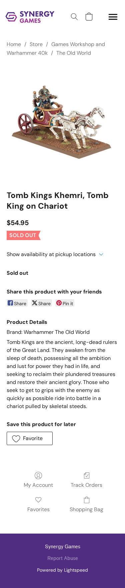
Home (14, 44)
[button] (31, 17)
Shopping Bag (86, 509)
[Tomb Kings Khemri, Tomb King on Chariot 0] (62, 122)
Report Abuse (62, 558)
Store (36, 44)
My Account (38, 484)
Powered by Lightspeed (62, 570)
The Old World (73, 52)
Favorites (38, 509)
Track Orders (86, 484)
